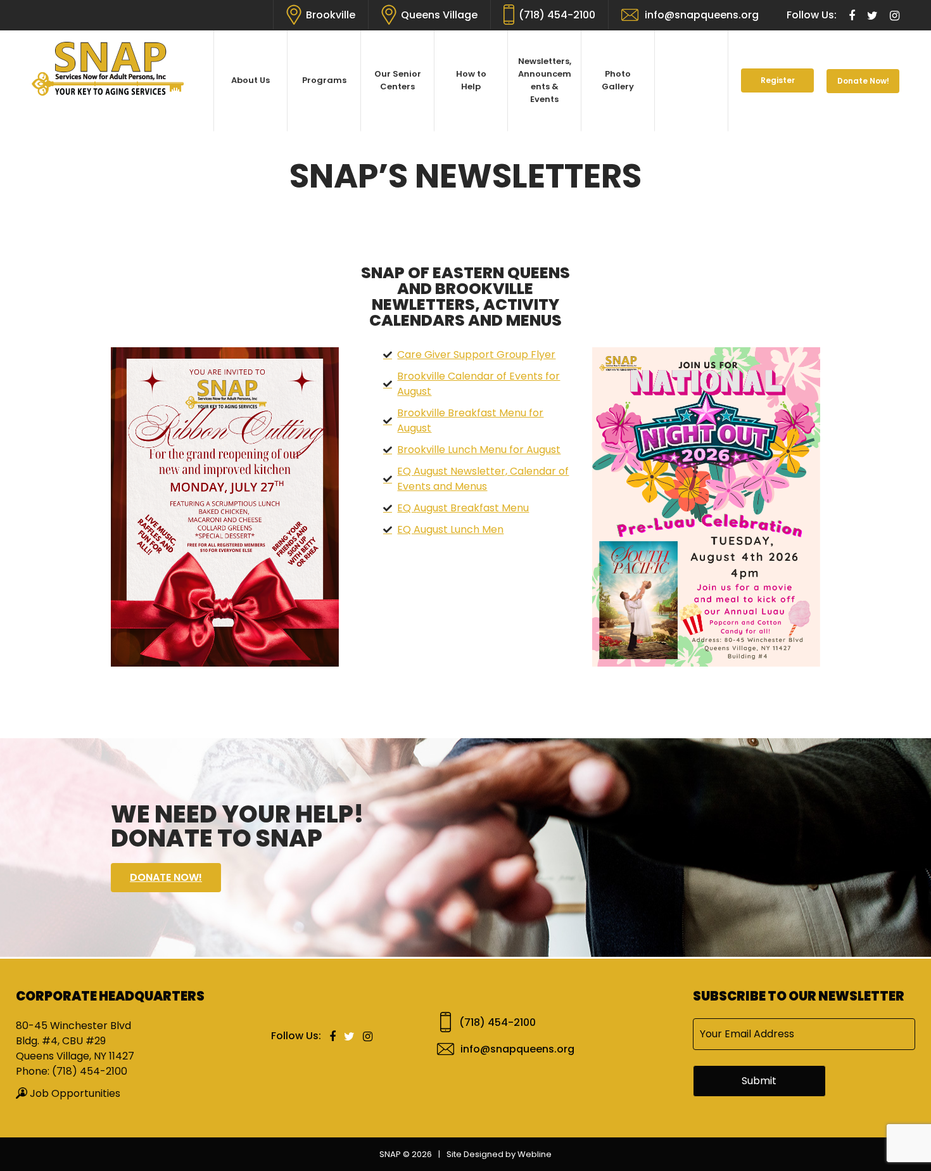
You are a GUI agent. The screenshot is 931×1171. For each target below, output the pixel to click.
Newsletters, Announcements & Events (544, 80)
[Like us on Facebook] (853, 16)
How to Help (471, 80)
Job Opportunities (75, 1093)
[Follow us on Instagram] (894, 16)
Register (778, 80)
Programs (324, 80)
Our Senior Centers (397, 80)
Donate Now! (863, 80)
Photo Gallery (618, 80)
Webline (534, 1154)
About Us (250, 80)
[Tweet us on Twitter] (873, 16)
